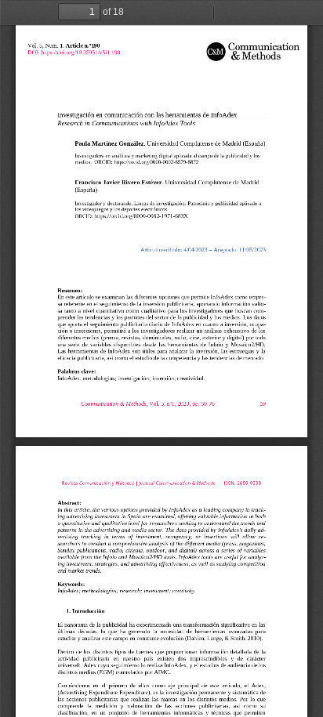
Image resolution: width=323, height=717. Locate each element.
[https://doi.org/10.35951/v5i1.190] (80, 52)
